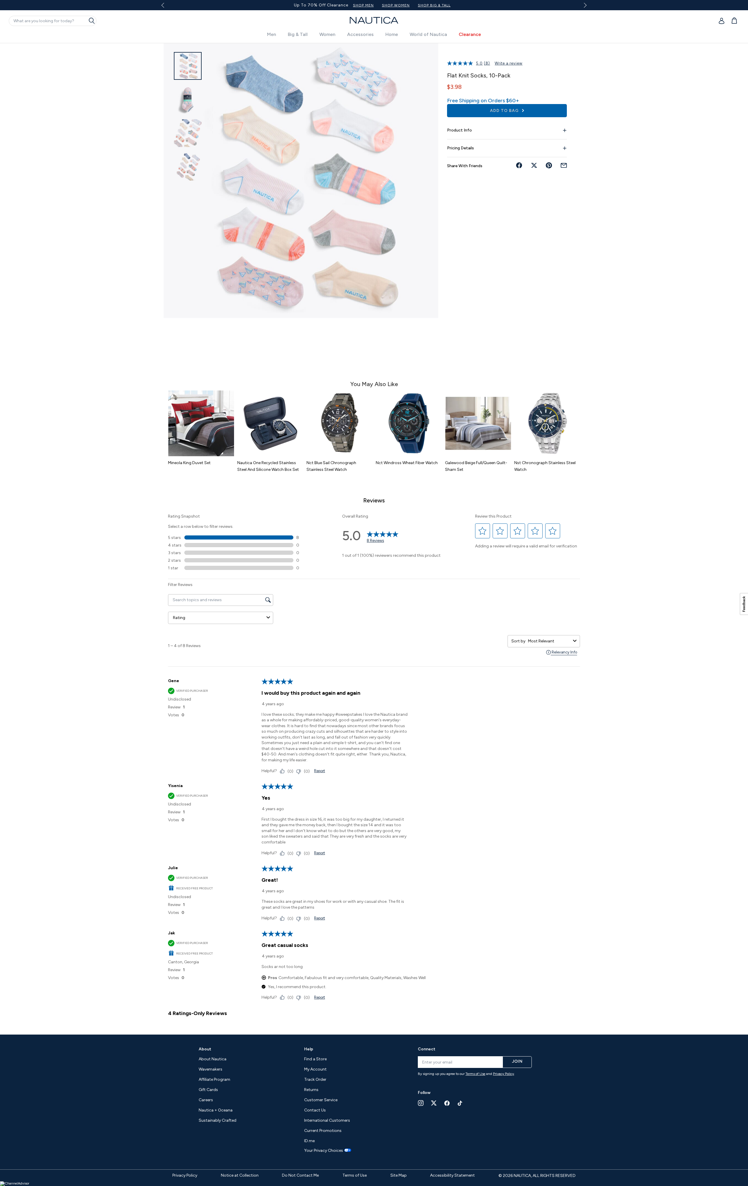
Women (327, 34)
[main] (374, 535)
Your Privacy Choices (323, 1150)
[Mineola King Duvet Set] (201, 423)
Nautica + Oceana (216, 1110)
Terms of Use (475, 1074)
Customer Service (320, 1099)
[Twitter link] (434, 1102)
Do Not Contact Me (300, 1175)
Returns (311, 1089)
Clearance (470, 34)
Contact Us (315, 1110)
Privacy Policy (503, 1074)
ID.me (309, 1140)
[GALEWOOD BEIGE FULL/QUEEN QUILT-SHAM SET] (478, 423)
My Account (315, 1069)
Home (391, 34)
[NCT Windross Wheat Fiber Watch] (409, 423)
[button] (482, 531)
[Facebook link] (447, 1103)
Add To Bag (505, 110)
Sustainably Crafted (217, 1120)
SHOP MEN (402, 5)
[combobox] (549, 641)
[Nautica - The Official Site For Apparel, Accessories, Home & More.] (374, 20)
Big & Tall (298, 34)
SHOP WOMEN (435, 5)
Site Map (398, 1175)
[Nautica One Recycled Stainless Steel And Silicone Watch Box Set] (270, 423)
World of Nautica (428, 34)
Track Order (315, 1079)
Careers (206, 1099)
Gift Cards (208, 1089)
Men (271, 34)
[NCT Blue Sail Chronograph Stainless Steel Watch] (340, 423)
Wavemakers (210, 1069)
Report (319, 771)
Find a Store (315, 1059)
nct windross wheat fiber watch (407, 462)
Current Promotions (323, 1130)
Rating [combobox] (179, 617)
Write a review (508, 63)
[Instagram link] (421, 1103)
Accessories (360, 34)
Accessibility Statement (452, 1175)
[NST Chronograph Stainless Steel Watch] (547, 423)
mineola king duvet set (189, 462)
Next (584, 5)
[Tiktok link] (460, 1103)
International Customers (327, 1120)
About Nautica (212, 1059)
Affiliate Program (214, 1079)
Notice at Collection (240, 1175)
